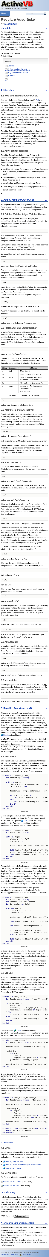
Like (25, 821)
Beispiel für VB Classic (12, 1181)
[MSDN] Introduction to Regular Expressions (23, 1165)
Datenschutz (14, 1254)
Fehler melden (26, 1254)
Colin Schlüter (12, 23)
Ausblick (11, 76)
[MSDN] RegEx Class (14, 1161)
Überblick (11, 66)
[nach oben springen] (46, 28)
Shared (19, 1030)
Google (6, 735)
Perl (37, 100)
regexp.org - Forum (13, 1168)
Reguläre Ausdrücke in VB (18, 72)
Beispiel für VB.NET (11, 1186)
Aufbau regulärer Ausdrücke (19, 69)
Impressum (5, 1254)
